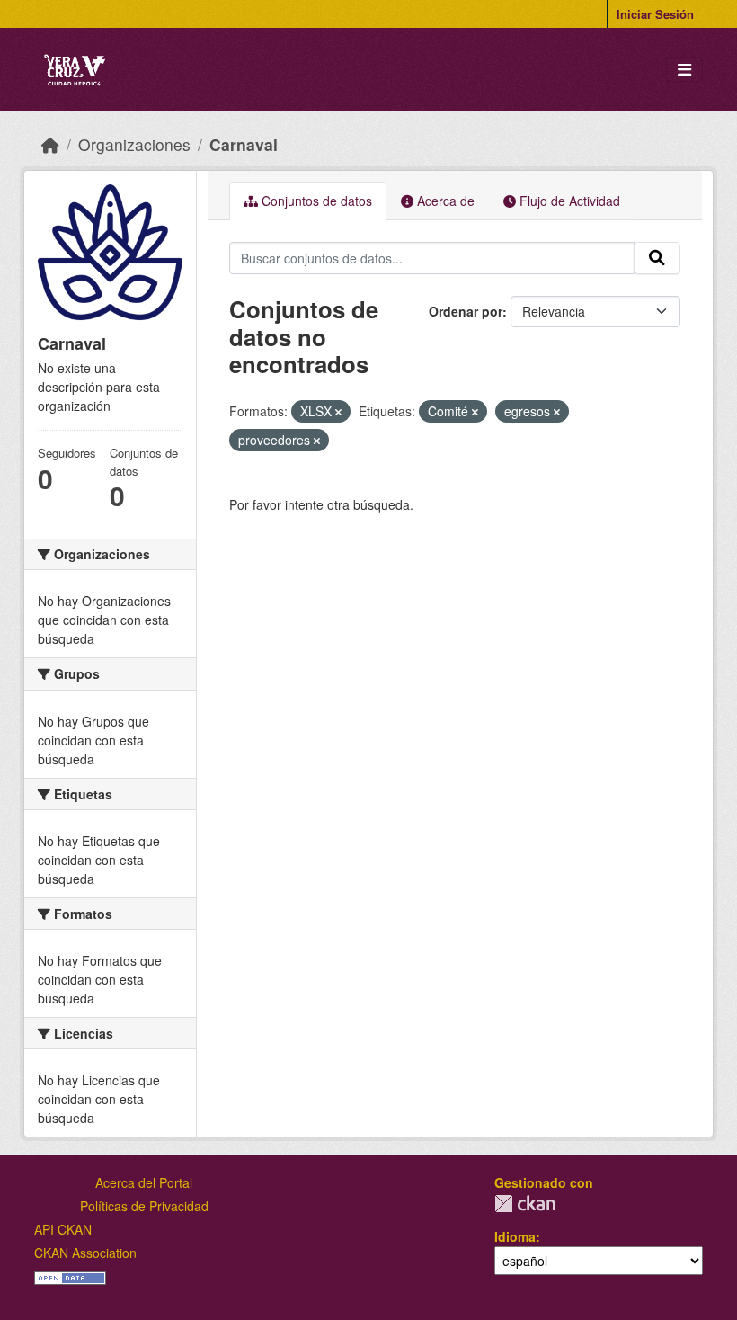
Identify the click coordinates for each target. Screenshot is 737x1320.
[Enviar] (657, 258)
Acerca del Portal (143, 1182)
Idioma (515, 1236)
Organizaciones (134, 144)
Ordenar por (465, 311)
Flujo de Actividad (568, 201)
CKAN (524, 1203)
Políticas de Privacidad (144, 1206)
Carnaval (243, 144)
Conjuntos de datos (315, 201)
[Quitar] (338, 412)
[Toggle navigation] (684, 70)
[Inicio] (50, 144)
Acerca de (444, 201)
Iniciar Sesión (655, 13)
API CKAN (63, 1229)
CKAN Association (85, 1253)
